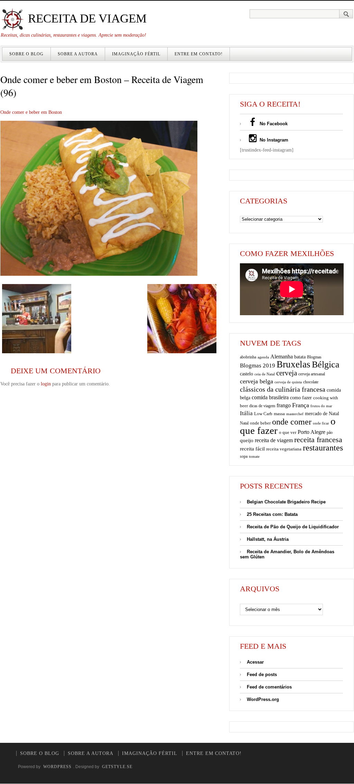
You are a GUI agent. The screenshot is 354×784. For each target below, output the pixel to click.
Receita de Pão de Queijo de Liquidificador (293, 526)
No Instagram (273, 140)
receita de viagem (274, 440)
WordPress (57, 766)
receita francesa (318, 440)
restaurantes (323, 447)
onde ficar (321, 423)
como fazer (301, 397)
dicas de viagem (262, 405)
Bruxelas (293, 364)
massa (279, 413)
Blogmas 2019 (257, 365)
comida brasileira (270, 397)
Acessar (255, 662)
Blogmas (314, 357)
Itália (246, 413)
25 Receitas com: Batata (272, 514)
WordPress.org (263, 699)
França (300, 405)
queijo (246, 440)
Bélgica (325, 364)
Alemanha (281, 356)
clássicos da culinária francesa (282, 389)
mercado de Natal (322, 413)
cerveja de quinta (288, 382)
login (46, 383)
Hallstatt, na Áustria (268, 539)
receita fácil (252, 449)
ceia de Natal (264, 374)
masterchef (295, 414)
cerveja (286, 373)
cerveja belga (256, 381)
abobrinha (248, 357)
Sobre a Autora (78, 54)
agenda (263, 357)
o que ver (287, 432)
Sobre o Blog (26, 54)
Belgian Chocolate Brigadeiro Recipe (286, 501)
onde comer (291, 421)
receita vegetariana (283, 449)
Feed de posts (262, 674)
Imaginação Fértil (136, 54)
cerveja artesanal (311, 374)
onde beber (260, 423)
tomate (254, 456)
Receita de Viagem (86, 18)
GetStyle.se (117, 766)
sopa (244, 456)
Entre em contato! (199, 54)
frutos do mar (321, 406)
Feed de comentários (269, 687)
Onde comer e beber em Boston (31, 112)
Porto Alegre (311, 432)
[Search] (346, 13)
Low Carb (263, 413)
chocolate (310, 382)
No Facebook (273, 123)
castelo (246, 373)
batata (300, 356)
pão (330, 432)
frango (284, 405)
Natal (244, 423)
